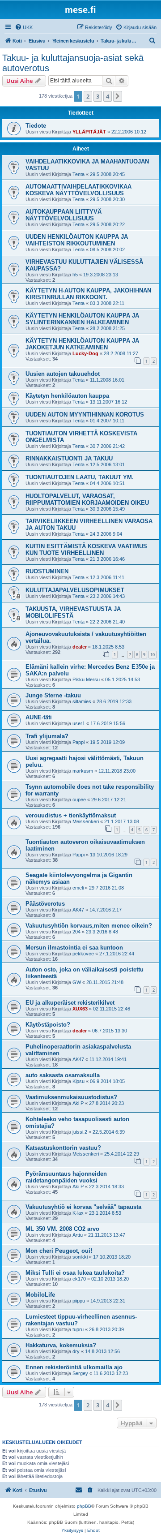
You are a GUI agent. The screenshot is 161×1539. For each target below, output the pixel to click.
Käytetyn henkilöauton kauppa (67, 395)
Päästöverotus (45, 903)
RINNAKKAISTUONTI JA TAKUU (69, 458)
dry (76, 1351)
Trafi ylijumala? (46, 736)
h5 (75, 274)
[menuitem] (24, 27)
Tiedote (35, 125)
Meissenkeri (85, 821)
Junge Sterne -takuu (53, 695)
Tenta (78, 174)
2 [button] (87, 96)
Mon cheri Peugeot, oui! (58, 1250)
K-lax (78, 1213)
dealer (79, 646)
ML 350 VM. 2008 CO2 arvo (62, 1228)
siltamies (81, 701)
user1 (78, 723)
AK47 (78, 909)
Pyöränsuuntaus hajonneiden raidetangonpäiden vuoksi (66, 1177)
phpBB (84, 1506)
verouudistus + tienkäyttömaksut (70, 815)
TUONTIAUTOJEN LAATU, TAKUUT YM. (79, 477)
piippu (78, 1300)
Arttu (77, 1235)
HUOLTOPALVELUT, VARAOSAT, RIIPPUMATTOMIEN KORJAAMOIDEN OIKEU (87, 499)
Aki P (78, 1103)
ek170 (79, 1278)
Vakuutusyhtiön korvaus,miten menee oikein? (88, 925)
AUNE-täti (38, 717)
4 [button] (107, 96)
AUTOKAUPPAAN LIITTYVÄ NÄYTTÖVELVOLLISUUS (63, 215)
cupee (79, 799)
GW (76, 982)
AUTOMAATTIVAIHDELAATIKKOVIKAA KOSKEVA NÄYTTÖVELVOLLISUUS (78, 190)
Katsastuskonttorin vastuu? (63, 1147)
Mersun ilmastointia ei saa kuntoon (74, 947)
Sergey (80, 1373)
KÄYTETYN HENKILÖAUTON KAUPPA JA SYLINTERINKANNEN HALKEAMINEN (82, 319)
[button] (117, 96)
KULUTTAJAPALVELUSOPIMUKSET (74, 590)
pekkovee (83, 953)
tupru (78, 1329)
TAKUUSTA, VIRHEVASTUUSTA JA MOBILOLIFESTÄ (73, 612)
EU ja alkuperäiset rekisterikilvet (69, 1002)
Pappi (78, 742)
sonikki (80, 1257)
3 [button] (97, 96)
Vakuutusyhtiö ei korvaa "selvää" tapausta (83, 1207)
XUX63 (80, 1008)
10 (152, 655)
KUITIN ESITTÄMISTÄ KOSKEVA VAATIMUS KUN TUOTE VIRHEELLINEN (86, 549)
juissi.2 (79, 1132)
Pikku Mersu (86, 679)
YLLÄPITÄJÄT (89, 131)
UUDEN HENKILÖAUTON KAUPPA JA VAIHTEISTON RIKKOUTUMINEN (76, 240)
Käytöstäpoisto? (47, 1024)
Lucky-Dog (85, 353)
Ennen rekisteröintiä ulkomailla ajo (74, 1367)
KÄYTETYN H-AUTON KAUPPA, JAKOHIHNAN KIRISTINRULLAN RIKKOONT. (88, 294)
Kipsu (78, 1081)
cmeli (78, 887)
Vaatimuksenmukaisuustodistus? (71, 1097)
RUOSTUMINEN (46, 571)
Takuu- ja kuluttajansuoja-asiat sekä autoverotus (73, 63)
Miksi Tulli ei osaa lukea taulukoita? (75, 1272)
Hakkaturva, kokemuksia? (60, 1345)
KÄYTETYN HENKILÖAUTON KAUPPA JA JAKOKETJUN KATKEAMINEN (82, 344)
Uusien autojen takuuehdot (62, 373)
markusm (82, 771)
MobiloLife (40, 1294)
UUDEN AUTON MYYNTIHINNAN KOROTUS (84, 414)
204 (76, 931)
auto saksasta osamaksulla (62, 1075)
